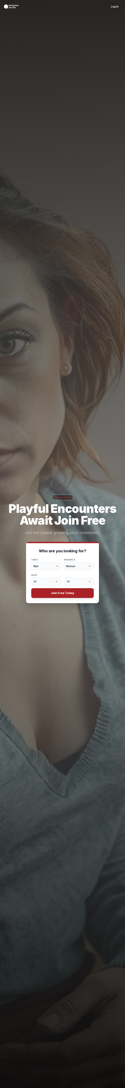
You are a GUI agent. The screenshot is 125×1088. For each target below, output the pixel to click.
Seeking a (69, 560)
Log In (114, 6)
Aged (34, 575)
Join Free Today (62, 593)
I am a (34, 560)
